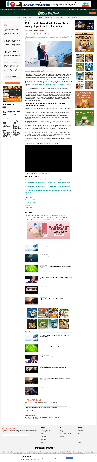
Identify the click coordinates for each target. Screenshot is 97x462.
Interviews (18, 9)
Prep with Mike (12, 9)
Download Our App (79, 9)
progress (63, 37)
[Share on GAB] (43, 33)
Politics (24, 17)
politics (48, 37)
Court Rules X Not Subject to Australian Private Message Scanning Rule (12, 70)
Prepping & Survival (60, 17)
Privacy (30, 451)
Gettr (78, 436)
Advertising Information (45, 437)
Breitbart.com (28, 205)
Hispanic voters (28, 37)
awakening (30, 36)
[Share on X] (34, 33)
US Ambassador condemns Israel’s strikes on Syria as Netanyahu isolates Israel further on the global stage (12, 61)
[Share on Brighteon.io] (29, 33)
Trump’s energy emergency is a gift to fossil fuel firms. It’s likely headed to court (55, 388)
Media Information (44, 436)
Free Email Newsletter (45, 431)
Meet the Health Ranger (45, 430)
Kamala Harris (38, 37)
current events (50, 36)
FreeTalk (79, 437)
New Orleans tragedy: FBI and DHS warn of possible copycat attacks (53, 287)
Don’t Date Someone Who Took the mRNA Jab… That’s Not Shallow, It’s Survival (11, 29)
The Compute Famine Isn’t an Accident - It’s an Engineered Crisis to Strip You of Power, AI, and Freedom (12, 40)
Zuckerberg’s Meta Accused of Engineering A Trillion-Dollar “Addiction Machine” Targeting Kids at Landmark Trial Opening (12, 50)
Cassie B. (46, 265)
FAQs (89, 9)
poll (51, 37)
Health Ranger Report (8, 104)
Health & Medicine (38, 17)
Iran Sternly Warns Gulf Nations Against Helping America (12, 56)
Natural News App (63, 434)
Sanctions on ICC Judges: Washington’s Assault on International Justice (12, 45)
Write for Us (43, 434)
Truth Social (80, 434)
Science (68, 17)
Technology (75, 17)
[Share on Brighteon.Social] (26, 33)
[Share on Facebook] (32, 33)
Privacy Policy (43, 440)
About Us (85, 9)
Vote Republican (60, 219)
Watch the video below (30, 143)
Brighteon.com (28, 207)
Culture (30, 17)
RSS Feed (61, 439)
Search (94, 9)
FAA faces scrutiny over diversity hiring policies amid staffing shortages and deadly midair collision (55, 299)
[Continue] (27, 435)
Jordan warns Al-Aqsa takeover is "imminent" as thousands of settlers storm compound (11, 34)
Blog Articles (62, 437)
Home (2, 9)
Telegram (79, 431)
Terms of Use (43, 442)
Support (42, 433)
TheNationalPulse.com (30, 202)
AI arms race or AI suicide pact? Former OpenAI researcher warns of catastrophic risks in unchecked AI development (55, 256)
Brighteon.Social (81, 430)
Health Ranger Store (63, 431)
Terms (33, 451)
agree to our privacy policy (33, 459)
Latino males (44, 37)
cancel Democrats (43, 36)
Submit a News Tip (44, 439)
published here (40, 453)
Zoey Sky (46, 286)
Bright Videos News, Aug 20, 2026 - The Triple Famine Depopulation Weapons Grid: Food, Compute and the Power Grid (7, 135)
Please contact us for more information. (32, 418)
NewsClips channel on (44, 173)
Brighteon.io (80, 428)
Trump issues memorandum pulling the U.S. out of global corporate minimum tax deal (56, 278)
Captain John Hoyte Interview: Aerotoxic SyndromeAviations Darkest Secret (16, 134)
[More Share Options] (48, 33)
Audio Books (24, 9)
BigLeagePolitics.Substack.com (32, 200)
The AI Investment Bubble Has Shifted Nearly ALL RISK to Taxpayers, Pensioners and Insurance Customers (17, 126)
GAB (78, 440)
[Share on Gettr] (45, 33)
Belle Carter (46, 297)
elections (62, 36)
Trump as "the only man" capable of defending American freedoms (51, 121)
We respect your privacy (6, 437)
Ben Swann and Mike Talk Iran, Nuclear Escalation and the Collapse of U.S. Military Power (7, 118)
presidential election (56, 37)
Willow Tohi (46, 254)
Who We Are (43, 428)
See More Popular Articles (12, 82)
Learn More (62, 458)
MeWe (79, 439)
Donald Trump (57, 36)
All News (61, 430)
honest (33, 37)
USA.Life (79, 442)
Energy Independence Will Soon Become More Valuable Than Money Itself (7, 126)
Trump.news (31, 140)
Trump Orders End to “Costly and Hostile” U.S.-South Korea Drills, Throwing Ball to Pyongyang (11, 75)
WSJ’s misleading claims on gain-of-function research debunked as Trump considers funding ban (54, 246)
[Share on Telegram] (37, 33)
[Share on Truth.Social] (40, 33)
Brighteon (7, 9)
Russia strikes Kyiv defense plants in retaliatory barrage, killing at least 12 (11, 66)
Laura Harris (35, 30)
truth (66, 37)
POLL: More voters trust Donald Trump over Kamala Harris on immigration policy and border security (48, 179)
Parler (79, 433)
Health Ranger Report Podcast (65, 433)
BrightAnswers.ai (71, 9)
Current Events (31, 20)
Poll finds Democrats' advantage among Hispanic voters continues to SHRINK (43, 194)
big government (35, 36)
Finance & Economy (49, 17)
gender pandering (68, 36)
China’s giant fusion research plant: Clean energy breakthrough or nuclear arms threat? (55, 267)
